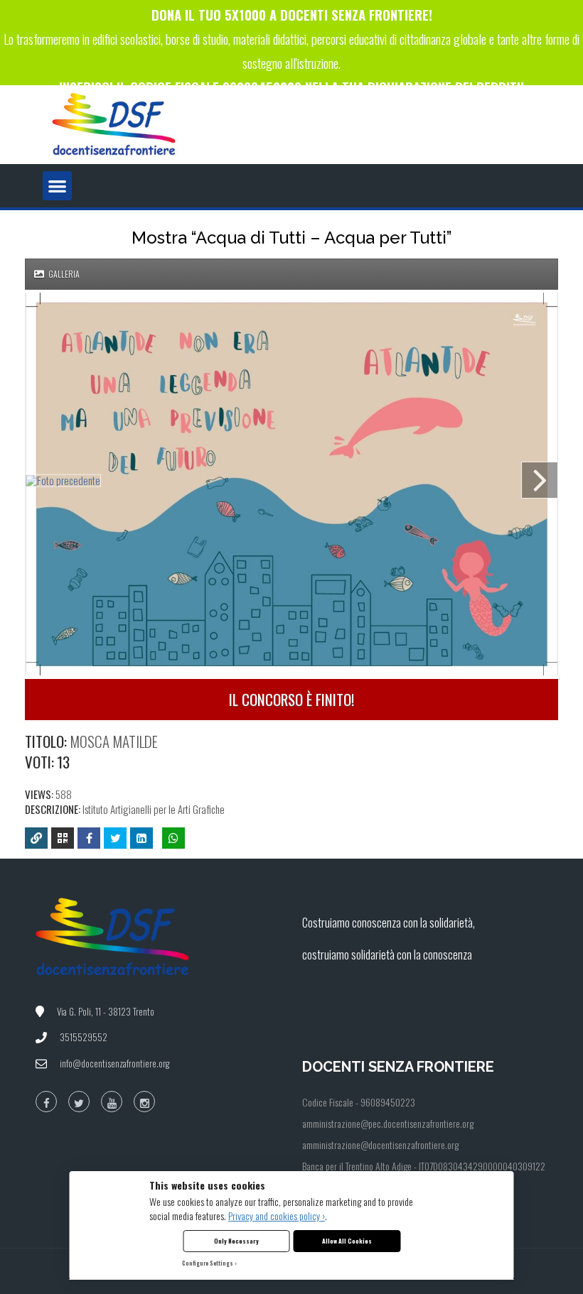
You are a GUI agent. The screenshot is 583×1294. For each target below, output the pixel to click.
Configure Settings (207, 1263)
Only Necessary (236, 1240)
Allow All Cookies (347, 1240)
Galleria (63, 274)
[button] (57, 185)
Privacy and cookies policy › (276, 1215)
